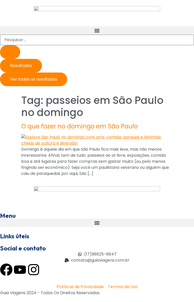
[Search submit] (10, 52)
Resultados (21, 65)
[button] (97, 30)
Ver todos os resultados (33, 79)
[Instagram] (33, 269)
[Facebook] (6, 269)
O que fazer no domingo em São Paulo (79, 126)
